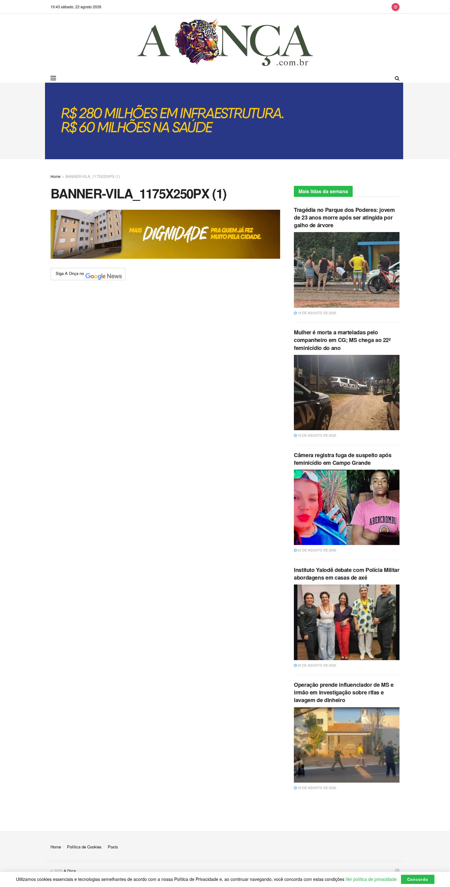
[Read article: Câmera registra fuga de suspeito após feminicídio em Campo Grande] (346, 507)
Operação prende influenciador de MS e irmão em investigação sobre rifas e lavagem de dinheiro (344, 692)
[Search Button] (397, 78)
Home (56, 176)
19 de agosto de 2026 (316, 312)
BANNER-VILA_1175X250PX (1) (93, 176)
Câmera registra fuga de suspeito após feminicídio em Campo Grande (343, 459)
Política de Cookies (84, 847)
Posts (113, 847)
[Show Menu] (53, 78)
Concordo (417, 879)
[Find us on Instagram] (395, 6)
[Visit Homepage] (225, 43)
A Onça (70, 870)
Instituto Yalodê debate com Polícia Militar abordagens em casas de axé (346, 573)
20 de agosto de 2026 (316, 549)
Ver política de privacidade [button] (371, 879)
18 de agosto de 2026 (316, 787)
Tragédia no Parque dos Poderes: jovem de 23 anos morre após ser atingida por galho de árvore (344, 217)
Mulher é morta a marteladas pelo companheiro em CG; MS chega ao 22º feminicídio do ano (342, 339)
